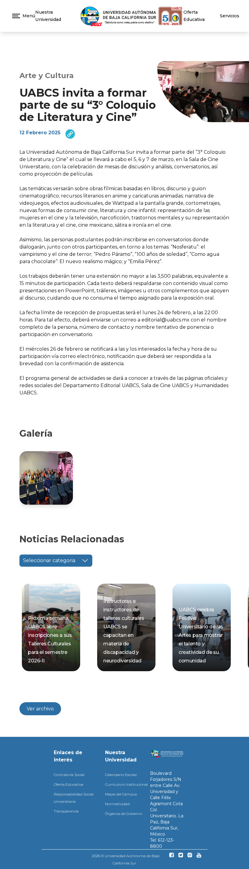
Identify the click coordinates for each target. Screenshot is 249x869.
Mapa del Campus (121, 794)
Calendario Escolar (121, 774)
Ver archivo (40, 709)
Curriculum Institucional (126, 784)
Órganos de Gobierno (123, 813)
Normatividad (117, 804)
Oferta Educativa (68, 784)
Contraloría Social (69, 774)
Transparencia (66, 811)
